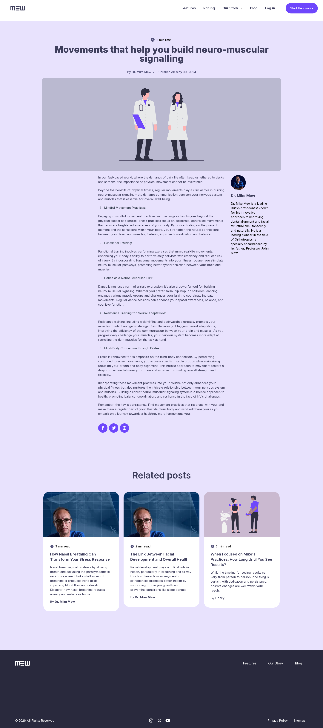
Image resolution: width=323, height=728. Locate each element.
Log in (270, 8)
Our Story (230, 8)
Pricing (209, 8)
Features (189, 8)
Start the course (301, 8)
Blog (254, 8)
